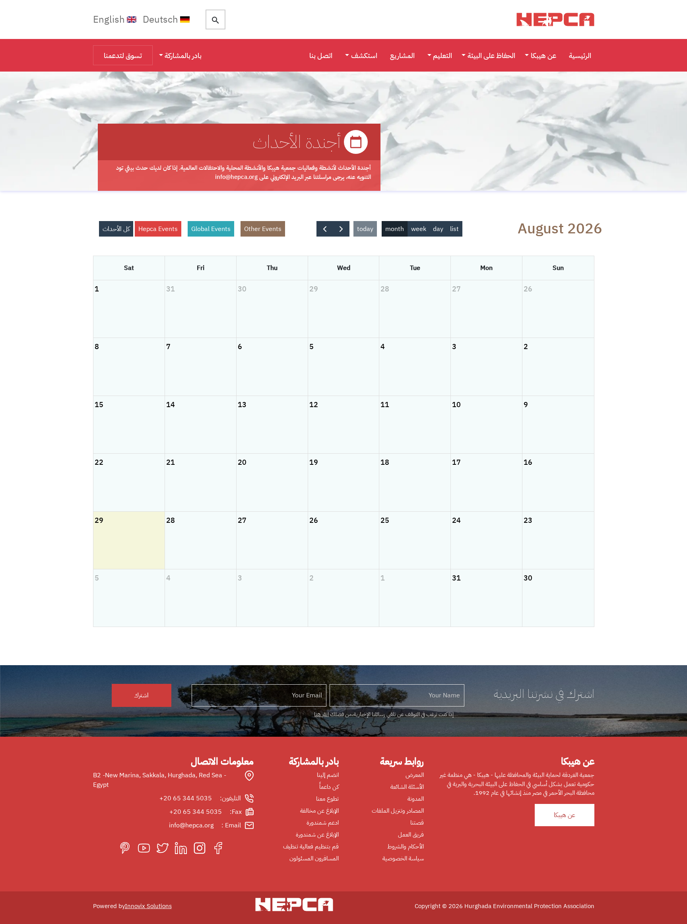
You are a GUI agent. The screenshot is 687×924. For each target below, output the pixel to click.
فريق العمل (411, 834)
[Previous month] (341, 229)
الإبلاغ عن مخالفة (319, 810)
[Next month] (324, 229)
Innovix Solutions (148, 906)
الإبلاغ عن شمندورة (317, 834)
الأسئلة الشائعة (407, 786)
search (215, 20)
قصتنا (417, 822)
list (454, 229)
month (394, 229)
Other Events (262, 229)
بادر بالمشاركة (183, 55)
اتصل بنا (320, 55)
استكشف (364, 55)
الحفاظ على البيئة (491, 55)
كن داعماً (329, 786)
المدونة (416, 798)
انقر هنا (321, 714)
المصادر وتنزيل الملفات (398, 810)
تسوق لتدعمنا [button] (123, 55)
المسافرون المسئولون (314, 858)
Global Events (211, 229)
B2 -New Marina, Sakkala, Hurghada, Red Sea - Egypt (159, 780)
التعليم (442, 55)
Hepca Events (158, 229)
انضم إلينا (328, 775)
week (418, 229)
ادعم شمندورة (323, 822)
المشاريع (402, 55)
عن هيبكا (543, 55)
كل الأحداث (116, 229)
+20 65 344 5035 (185, 798)
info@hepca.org (191, 825)
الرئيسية (580, 55)
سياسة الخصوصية (403, 858)
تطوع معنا (327, 798)
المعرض (415, 775)
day (438, 229)
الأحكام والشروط (405, 846)
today (365, 229)
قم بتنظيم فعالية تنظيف (311, 846)
